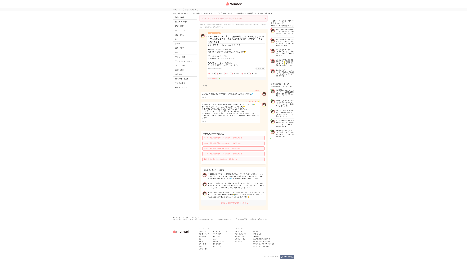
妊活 (177, 52)
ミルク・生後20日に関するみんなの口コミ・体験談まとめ (223, 148)
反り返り (255, 74)
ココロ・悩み (180, 65)
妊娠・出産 (179, 26)
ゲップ (221, 74)
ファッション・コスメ (183, 61)
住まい (177, 39)
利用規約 (256, 236)
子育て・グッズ (181, 30)
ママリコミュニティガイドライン (264, 244)
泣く (228, 74)
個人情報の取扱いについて (261, 239)
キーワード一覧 (239, 236)
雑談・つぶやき (181, 87)
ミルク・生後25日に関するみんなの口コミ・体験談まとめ (223, 154)
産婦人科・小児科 (182, 79)
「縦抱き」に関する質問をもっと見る (233, 203)
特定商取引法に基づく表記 (261, 241)
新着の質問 (179, 17)
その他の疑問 (180, 83)
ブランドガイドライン (241, 234)
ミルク (213, 74)
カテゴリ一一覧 (239, 239)
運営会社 (256, 231)
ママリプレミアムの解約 (261, 246)
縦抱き (246, 74)
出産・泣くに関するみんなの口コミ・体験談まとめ (220, 159)
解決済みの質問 (181, 22)
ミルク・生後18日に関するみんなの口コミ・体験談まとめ (223, 143)
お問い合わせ (257, 234)
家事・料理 (179, 48)
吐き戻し (237, 74)
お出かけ (178, 74)
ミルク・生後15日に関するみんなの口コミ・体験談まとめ (223, 138)
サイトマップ (238, 241)
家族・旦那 (179, 70)
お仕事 (177, 44)
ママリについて (239, 231)
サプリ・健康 (180, 57)
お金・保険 (179, 35)
